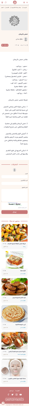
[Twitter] (12, 395)
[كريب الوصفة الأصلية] (14, 314)
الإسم (26, 174)
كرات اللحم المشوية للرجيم (19, 298)
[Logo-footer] (14, 399)
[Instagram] (17, 395)
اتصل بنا (17, 391)
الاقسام (7, 7)
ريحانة (24, 246)
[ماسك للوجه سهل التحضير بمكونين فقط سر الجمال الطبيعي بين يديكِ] (14, 367)
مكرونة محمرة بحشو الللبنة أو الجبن (17, 351)
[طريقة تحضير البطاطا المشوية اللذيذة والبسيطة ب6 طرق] (14, 233)
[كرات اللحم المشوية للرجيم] (14, 287)
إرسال (14, 212)
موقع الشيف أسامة (22, 354)
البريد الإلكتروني (24, 180)
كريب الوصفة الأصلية (20, 324)
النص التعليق (25, 187)
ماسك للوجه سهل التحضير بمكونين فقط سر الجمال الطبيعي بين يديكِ (17, 378)
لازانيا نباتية (23, 271)
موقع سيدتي (19, 39)
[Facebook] (8, 395)
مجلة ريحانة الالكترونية (16, 7)
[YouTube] (21, 395)
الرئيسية (25, 7)
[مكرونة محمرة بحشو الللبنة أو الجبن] (14, 340)
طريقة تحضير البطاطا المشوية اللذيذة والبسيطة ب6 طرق (17, 244)
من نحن (11, 391)
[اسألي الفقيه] (3, 402)
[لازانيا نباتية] (14, 260)
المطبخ (2, 7)
